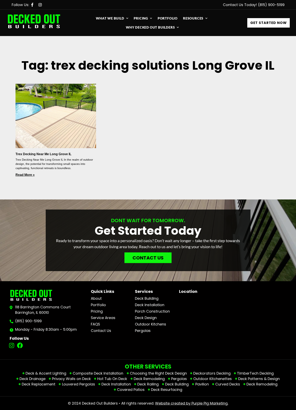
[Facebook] (20, 345)
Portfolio (168, 18)
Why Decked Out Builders (150, 27)
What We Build (110, 18)
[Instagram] (12, 345)
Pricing (141, 18)
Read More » (25, 175)
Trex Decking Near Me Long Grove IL (43, 154)
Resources (193, 18)
